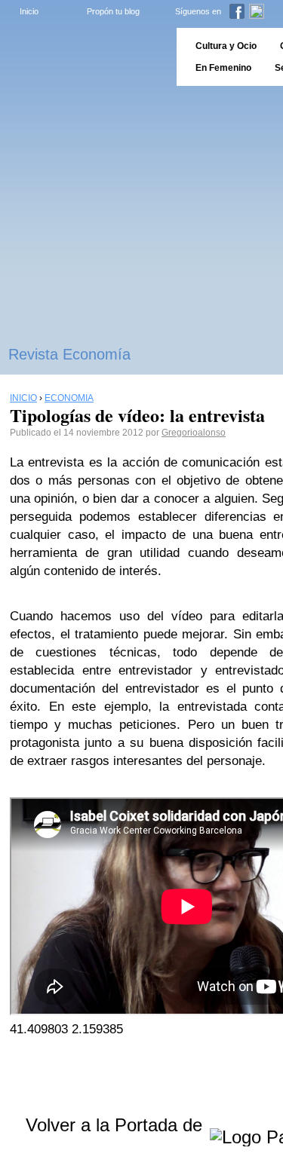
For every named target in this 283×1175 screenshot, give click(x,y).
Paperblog (83, 57)
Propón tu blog (113, 11)
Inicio (29, 11)
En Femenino (223, 68)
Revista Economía (69, 354)
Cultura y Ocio (226, 46)
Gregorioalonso (193, 432)
